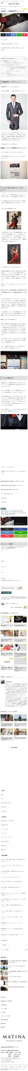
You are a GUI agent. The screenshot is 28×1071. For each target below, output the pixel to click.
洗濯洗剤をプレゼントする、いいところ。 (12, 923)
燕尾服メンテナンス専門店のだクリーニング (15, 62)
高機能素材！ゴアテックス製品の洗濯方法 (12, 929)
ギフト (3, 833)
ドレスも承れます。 (7, 73)
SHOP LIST (4, 807)
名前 (3, 561)
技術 (3, 514)
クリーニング (10, 510)
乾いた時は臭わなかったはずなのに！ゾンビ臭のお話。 (13, 899)
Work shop (3, 811)
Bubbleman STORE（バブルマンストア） (16, 75)
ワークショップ (6, 837)
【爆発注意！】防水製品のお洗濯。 (12, 934)
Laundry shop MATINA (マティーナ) (15, 1068)
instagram (4, 498)
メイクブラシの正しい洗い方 (10, 877)
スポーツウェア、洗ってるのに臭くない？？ (12, 866)
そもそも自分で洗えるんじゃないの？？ (12, 65)
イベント (4, 829)
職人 (14, 514)
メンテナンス (10, 512)
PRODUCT (6, 1066)
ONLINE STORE (11, 1066)
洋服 (7, 514)
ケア (16, 510)
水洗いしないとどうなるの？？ (14, 70)
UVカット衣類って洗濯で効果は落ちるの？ (12, 905)
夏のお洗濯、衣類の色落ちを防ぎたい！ (11, 888)
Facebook (3, 502)
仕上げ (24, 512)
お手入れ (4, 510)
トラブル (4, 512)
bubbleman (8, 681)
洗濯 (3, 845)
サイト (2, 572)
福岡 (10, 514)
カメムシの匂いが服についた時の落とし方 (12, 911)
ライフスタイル (18, 512)
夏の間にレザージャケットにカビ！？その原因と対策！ (13, 894)
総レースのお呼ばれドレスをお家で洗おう (12, 882)
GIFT (2, 798)
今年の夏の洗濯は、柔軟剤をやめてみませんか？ (12, 872)
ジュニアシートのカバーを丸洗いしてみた (12, 917)
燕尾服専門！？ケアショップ (9, 61)
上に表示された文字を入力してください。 (11, 580)
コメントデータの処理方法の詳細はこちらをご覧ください (14, 598)
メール (3, 566)
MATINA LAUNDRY (6, 802)
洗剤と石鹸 (5, 841)
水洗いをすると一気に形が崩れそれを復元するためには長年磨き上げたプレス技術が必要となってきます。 (17, 68)
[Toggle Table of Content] (24, 59)
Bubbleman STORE (7, 820)
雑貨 (3, 849)
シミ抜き (20, 510)
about (2, 794)
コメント (4, 549)
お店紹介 (3, 508)
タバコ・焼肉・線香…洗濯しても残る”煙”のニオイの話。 (13, 860)
